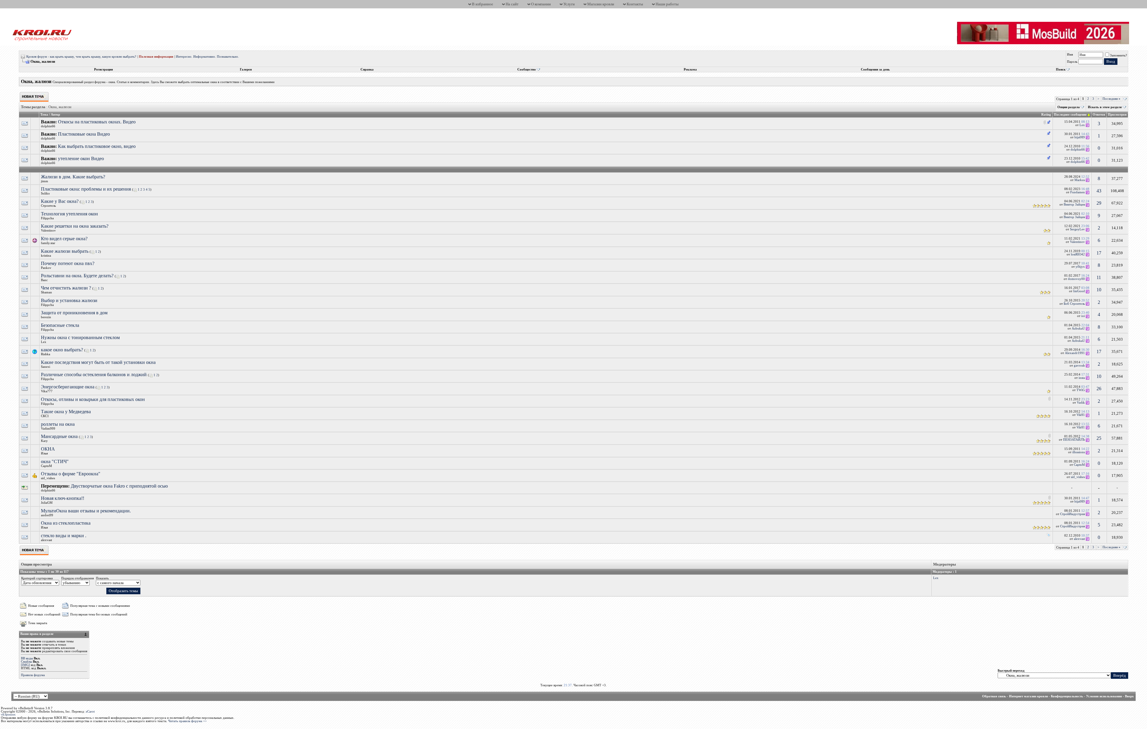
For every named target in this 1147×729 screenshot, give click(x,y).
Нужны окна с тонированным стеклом (80, 337)
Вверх (1129, 696)
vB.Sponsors (8, 714)
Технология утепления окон (69, 213)
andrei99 (47, 515)
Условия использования (1104, 696)
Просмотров (1117, 114)
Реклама (690, 69)
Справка (367, 69)
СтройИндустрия (1072, 514)
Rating (1046, 114)
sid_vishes (48, 478)
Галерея (246, 69)
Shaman (46, 292)
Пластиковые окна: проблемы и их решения (86, 189)
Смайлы (26, 661)
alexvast (46, 540)
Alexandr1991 (1075, 353)
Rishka (45, 354)
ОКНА (48, 448)
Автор (55, 114)
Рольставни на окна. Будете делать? (77, 275)
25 (1099, 438)
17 (1099, 252)
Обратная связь (994, 696)
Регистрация (103, 69)
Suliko (45, 193)
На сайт (512, 4)
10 (1099, 289)
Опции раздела (1068, 107)
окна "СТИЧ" (55, 461)
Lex (1082, 125)
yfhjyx (1080, 266)
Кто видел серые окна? (64, 238)
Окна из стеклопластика (66, 523)
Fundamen (1077, 192)
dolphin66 (48, 126)
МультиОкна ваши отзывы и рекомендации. (86, 510)
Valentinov (48, 230)
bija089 (1079, 137)
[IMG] (25, 665)
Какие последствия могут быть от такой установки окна (98, 362)
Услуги (569, 4)
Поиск (1060, 69)
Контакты (635, 4)
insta (1082, 377)
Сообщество (526, 69)
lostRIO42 (1078, 254)
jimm (44, 181)
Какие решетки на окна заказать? (74, 226)
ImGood (1079, 291)
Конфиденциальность (1067, 696)
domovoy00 (1076, 279)
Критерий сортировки (37, 578)
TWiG (1081, 390)
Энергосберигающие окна (67, 386)
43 (1099, 190)
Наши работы (667, 4)
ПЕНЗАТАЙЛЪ (1074, 439)
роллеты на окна (58, 424)
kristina (46, 255)
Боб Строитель (1074, 303)
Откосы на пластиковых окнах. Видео (97, 121)
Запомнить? (1118, 55)
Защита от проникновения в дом (74, 312)
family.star (48, 243)
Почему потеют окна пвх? (67, 263)
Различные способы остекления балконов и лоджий (94, 374)
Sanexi (45, 366)
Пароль (1072, 61)
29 (1099, 203)
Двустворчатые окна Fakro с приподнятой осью (119, 485)
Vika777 (47, 391)
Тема (44, 114)
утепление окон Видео (81, 158)
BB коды (27, 658)
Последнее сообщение (1070, 114)
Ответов (1099, 114)
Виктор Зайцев (1074, 204)
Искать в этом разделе (1105, 107)
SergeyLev (1077, 229)
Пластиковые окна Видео (84, 134)
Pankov (46, 267)
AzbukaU (1078, 328)
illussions (1078, 452)
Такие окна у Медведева (66, 411)
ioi (1083, 316)
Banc (44, 280)
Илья (44, 453)
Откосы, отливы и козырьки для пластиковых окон (93, 399)
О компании (541, 4)
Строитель (48, 205)
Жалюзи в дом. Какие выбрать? (73, 176)
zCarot (90, 711)
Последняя (1111, 98)
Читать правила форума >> (187, 721)
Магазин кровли (600, 4)
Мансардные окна (59, 436)
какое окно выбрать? (62, 349)
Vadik (1081, 402)
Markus (1079, 180)
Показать (102, 578)
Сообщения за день (875, 69)
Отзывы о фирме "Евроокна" (70, 473)
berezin (46, 317)
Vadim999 (48, 428)
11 (1099, 277)
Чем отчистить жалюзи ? (66, 287)
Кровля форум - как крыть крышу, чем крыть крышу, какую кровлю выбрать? (81, 56)
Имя (1070, 54)
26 (1099, 388)
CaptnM (46, 466)
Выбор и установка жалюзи (69, 300)
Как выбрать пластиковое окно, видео (97, 146)
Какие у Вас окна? (60, 201)
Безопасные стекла (60, 325)
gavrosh (1079, 365)
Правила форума (33, 675)
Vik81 (1081, 414)
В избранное (482, 4)
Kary (44, 440)
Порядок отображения (77, 578)
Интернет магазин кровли (1028, 696)
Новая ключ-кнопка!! (62, 498)
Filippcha (47, 218)
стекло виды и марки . (63, 535)
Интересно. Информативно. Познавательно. (207, 56)
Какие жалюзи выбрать (64, 251)
